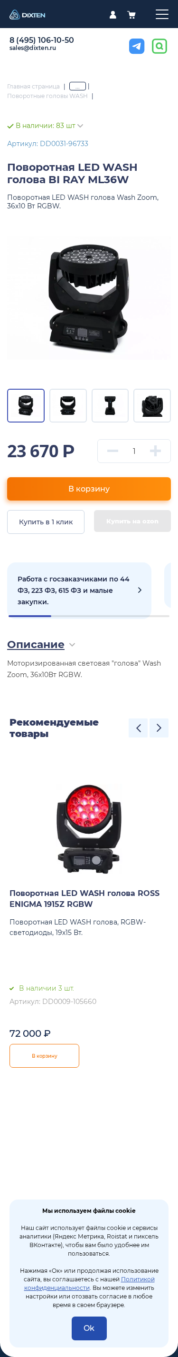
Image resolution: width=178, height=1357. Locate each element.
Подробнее (79, 591)
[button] (138, 728)
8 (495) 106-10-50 (41, 40)
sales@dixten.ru (32, 47)
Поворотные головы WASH (47, 95)
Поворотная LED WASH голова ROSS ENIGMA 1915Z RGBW (84, 899)
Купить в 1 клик (46, 522)
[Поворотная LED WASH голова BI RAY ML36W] (89, 298)
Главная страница (33, 86)
